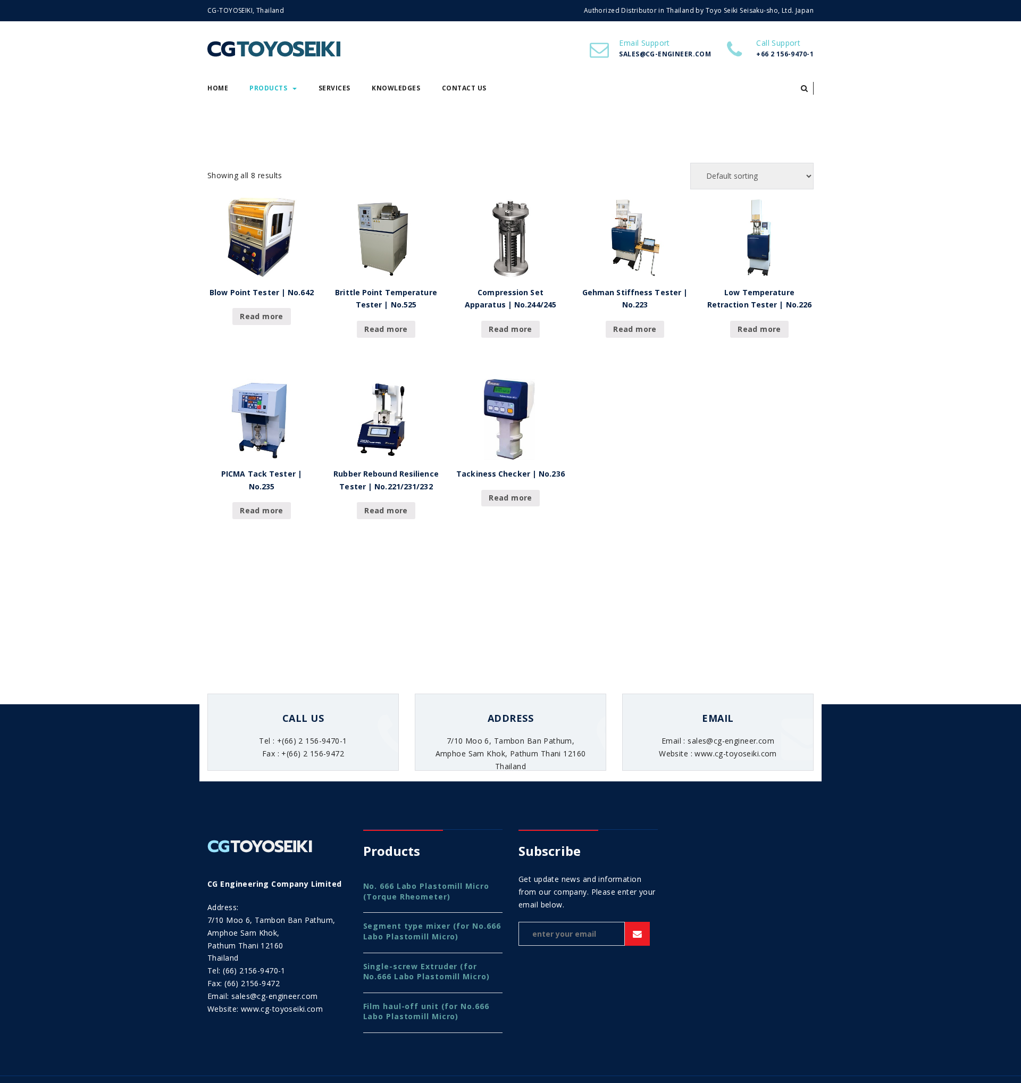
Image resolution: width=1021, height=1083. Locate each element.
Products (268, 88)
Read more (261, 316)
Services (334, 88)
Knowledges (396, 88)
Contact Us (464, 88)
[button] (804, 88)
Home (217, 88)
